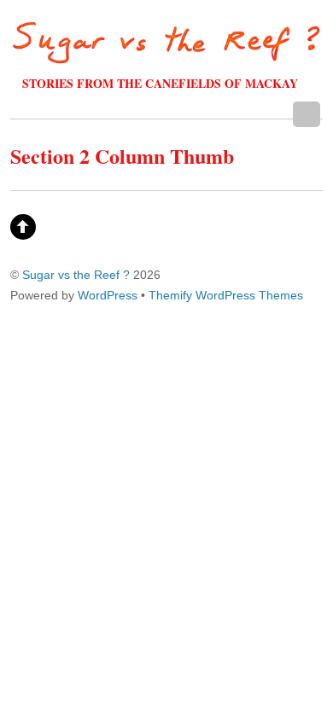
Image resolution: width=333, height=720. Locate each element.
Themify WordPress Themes (226, 295)
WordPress (107, 295)
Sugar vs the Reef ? (76, 275)
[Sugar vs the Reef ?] (167, 55)
